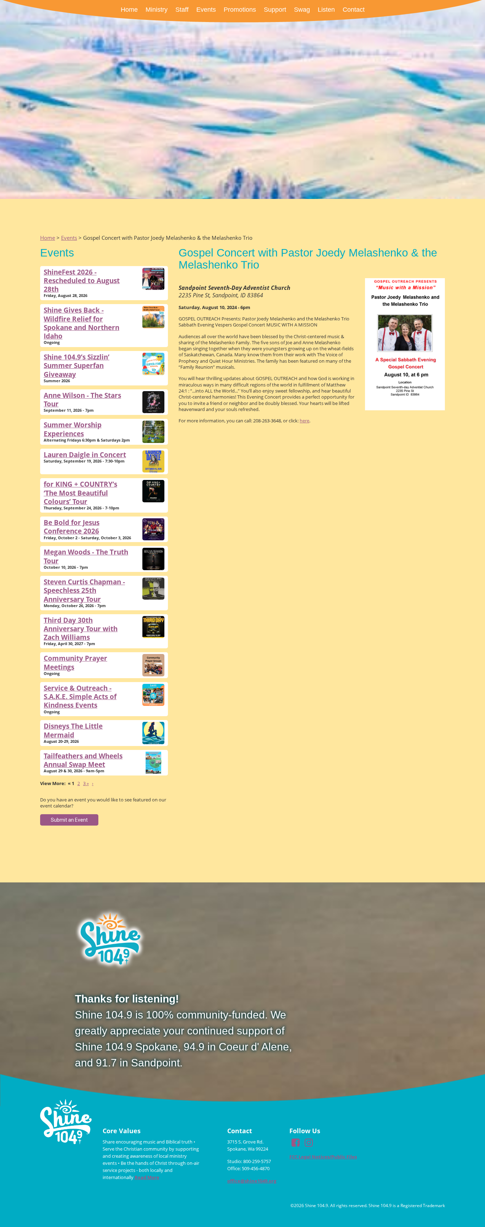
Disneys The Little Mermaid (73, 730)
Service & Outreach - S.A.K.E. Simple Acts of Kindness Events (80, 696)
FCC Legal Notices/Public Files (323, 1156)
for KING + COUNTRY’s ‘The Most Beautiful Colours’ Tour (80, 493)
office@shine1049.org (251, 1181)
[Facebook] (295, 1144)
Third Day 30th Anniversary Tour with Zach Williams (81, 629)
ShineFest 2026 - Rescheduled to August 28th (82, 280)
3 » (86, 783)
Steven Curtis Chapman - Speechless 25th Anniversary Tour (84, 590)
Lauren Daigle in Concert (85, 454)
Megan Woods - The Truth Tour (86, 556)
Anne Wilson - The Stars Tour (82, 399)
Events (69, 237)
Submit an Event (69, 820)
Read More (147, 1177)
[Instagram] (309, 1144)
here (304, 420)
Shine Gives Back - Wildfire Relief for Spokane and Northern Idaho (81, 323)
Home (47, 237)
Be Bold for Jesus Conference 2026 (71, 526)
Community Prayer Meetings (75, 662)
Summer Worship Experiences (73, 429)
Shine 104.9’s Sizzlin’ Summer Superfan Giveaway (76, 365)
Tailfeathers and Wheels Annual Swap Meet (83, 760)
